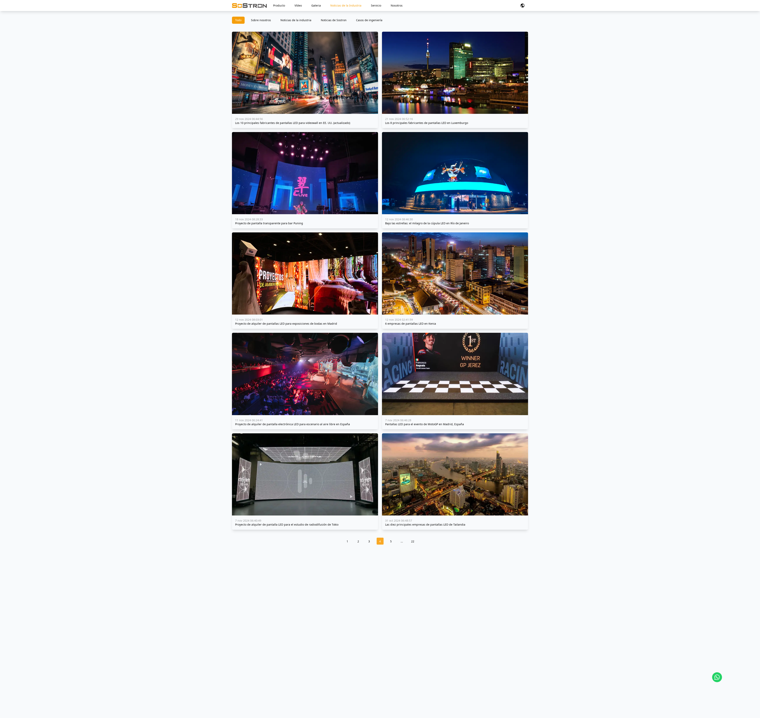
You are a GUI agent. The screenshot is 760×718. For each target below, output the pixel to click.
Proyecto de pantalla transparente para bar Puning (269, 223)
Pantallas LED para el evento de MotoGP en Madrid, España (424, 424)
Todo (238, 20)
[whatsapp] (717, 677)
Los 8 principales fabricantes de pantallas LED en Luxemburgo (426, 123)
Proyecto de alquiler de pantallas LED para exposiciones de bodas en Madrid (286, 323)
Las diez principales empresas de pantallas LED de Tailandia (425, 524)
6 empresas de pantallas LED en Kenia (410, 323)
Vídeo (298, 5)
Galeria (316, 5)
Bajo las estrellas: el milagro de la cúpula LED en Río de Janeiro (427, 223)
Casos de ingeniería (369, 20)
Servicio (376, 5)
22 (412, 541)
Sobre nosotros (261, 20)
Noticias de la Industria (345, 5)
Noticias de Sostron (334, 20)
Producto (279, 5)
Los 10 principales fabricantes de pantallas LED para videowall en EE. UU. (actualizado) (292, 123)
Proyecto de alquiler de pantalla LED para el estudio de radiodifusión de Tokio (286, 524)
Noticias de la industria (295, 20)
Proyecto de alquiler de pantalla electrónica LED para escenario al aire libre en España (292, 424)
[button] (522, 5)
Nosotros (397, 5)
